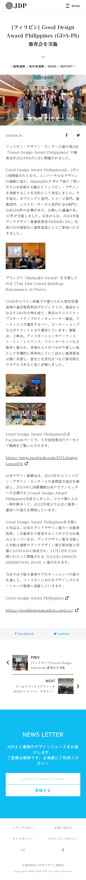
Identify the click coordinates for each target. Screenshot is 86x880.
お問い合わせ (63, 827)
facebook (25, 633)
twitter (63, 633)
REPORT (66, 66)
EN (23, 849)
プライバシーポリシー (63, 838)
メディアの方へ (23, 827)
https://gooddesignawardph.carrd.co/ (39, 610)
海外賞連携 (36, 66)
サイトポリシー (23, 838)
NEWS (52, 66)
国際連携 (19, 66)
